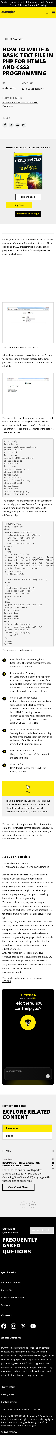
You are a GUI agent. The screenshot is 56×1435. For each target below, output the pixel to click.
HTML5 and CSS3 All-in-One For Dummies (20, 104)
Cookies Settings (9, 1401)
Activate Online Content (12, 1297)
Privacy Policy (7, 1394)
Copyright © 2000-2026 (12, 1416)
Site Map (5, 1305)
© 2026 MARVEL (9, 1431)
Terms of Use (8, 1386)
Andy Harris (9, 88)
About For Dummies (11, 1282)
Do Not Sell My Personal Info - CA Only (20, 1409)
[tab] (27, 1128)
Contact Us (6, 1290)
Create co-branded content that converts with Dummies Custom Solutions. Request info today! (28, 4)
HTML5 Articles (14, 39)
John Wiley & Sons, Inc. (38, 1416)
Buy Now (19, 205)
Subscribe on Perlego (28, 213)
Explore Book (28, 196)
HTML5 (6, 981)
